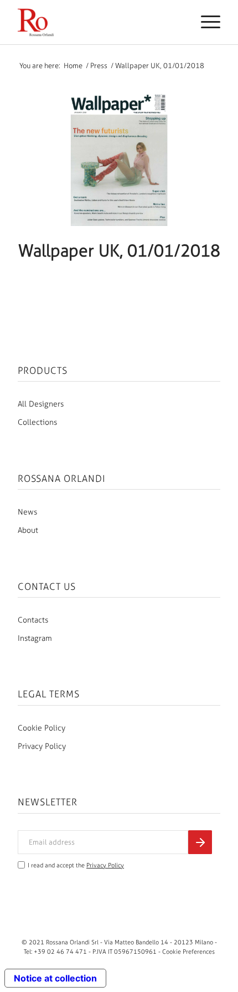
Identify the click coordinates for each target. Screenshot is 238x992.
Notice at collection (55, 978)
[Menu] (205, 22)
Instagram (35, 638)
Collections (37, 422)
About (28, 530)
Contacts (33, 620)
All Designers (41, 404)
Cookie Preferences (188, 951)
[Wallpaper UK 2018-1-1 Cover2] (119, 159)
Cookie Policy (41, 728)
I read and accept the (76, 865)
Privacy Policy (42, 746)
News (27, 512)
